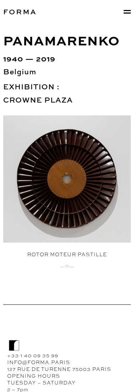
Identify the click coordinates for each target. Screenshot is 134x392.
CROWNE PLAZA (38, 100)
